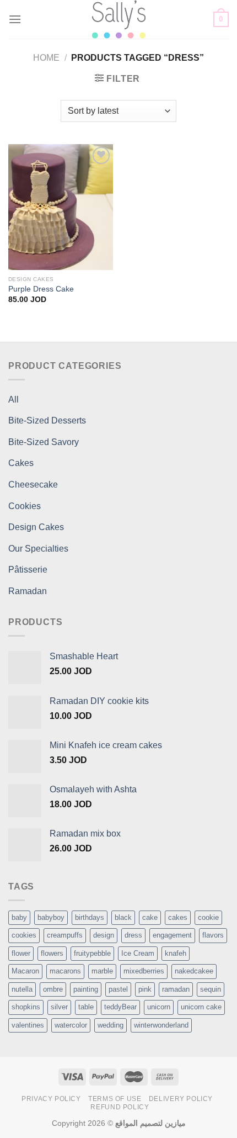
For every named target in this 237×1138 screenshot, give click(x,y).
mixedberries (143, 971)
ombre (53, 989)
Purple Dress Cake (41, 289)
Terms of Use (114, 1099)
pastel (118, 989)
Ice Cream (137, 953)
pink (145, 989)
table (86, 1007)
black (123, 917)
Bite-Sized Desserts (47, 420)
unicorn (158, 1007)
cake (150, 917)
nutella (22, 989)
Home (46, 57)
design (103, 935)
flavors (213, 935)
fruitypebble (92, 953)
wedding (110, 1025)
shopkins (26, 1007)
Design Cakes (36, 527)
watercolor (71, 1025)
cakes (177, 917)
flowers (52, 953)
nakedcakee (194, 971)
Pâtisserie (27, 569)
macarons (65, 971)
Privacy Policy (51, 1099)
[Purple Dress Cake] (60, 207)
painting (85, 989)
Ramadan (27, 591)
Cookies (24, 506)
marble (102, 971)
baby (19, 917)
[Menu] (14, 19)
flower (21, 953)
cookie (208, 917)
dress (133, 935)
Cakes (21, 463)
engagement (172, 935)
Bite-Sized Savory (43, 442)
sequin (210, 989)
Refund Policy (119, 1107)
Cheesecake (33, 484)
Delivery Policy (181, 1099)
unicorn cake (201, 1007)
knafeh (175, 953)
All (13, 399)
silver (59, 1007)
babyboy (50, 917)
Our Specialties (38, 548)
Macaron (25, 971)
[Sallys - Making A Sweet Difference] (119, 19)
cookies (24, 935)
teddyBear (120, 1007)
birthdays (89, 917)
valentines (28, 1025)
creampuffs (65, 935)
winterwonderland (161, 1025)
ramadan (176, 989)
